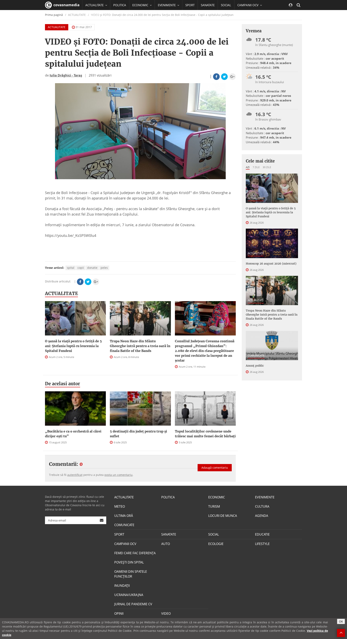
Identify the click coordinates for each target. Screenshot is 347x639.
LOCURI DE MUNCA (222, 515)
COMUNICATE (256, 355)
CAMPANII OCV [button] (248, 5)
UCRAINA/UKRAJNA (128, 595)
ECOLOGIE (216, 544)
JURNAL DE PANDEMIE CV (133, 604)
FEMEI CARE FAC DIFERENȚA (135, 553)
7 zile (256, 167)
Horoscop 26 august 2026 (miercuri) (271, 263)
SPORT (190, 5)
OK (341, 621)
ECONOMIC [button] (140, 5)
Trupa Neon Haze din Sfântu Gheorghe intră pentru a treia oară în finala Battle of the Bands (140, 346)
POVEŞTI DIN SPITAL (129, 562)
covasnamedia (66, 4)
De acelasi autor (62, 383)
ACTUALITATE (56, 27)
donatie (92, 268)
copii (81, 268)
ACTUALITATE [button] (94, 5)
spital (70, 268)
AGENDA (261, 515)
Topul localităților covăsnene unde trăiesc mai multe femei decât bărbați (205, 433)
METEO (119, 506)
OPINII (118, 613)
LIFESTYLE (262, 544)
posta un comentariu (118, 475)
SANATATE (208, 5)
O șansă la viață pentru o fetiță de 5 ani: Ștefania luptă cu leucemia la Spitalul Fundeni (73, 346)
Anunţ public (255, 365)
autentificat (75, 475)
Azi (248, 167)
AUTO (165, 544)
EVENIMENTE (265, 497)
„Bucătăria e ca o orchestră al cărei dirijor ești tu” (73, 433)
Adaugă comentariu (214, 467)
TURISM (214, 506)
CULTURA (262, 506)
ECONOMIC (216, 497)
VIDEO (166, 613)
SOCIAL (226, 5)
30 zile (267, 167)
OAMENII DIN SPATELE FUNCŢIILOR (130, 574)
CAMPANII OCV (125, 544)
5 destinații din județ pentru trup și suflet (138, 433)
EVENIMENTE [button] (167, 5)
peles (104, 268)
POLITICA (119, 5)
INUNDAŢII (122, 585)
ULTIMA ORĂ (123, 515)
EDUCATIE (92, 15)
